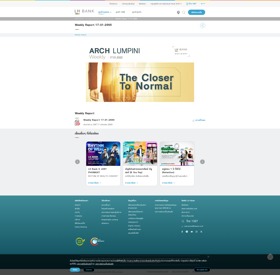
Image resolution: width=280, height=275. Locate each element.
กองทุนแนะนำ (133, 222)
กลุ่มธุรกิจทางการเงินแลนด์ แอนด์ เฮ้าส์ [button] (165, 3)
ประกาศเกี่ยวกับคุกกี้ (84, 264)
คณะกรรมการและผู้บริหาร (111, 212)
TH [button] (202, 4)
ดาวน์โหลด (200, 120)
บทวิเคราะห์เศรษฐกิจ (135, 218)
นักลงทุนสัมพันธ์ (128, 3)
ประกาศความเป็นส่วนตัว (164, 211)
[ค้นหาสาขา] (179, 12)
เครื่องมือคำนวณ (134, 229)
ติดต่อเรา (142, 3)
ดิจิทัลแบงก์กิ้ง (196, 12)
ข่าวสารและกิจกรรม (109, 216)
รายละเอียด (93, 182)
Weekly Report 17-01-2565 (98, 119)
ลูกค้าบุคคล (104, 12)
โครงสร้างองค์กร (108, 208)
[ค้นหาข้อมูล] (185, 12)
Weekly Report (107, 18)
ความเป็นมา (106, 205)
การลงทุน (78, 216)
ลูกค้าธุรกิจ (136, 12)
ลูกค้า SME (121, 12)
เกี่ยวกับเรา (113, 3)
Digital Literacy (134, 225)
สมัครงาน (105, 223)
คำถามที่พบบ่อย (188, 216)
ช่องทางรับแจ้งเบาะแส (189, 208)
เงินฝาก (77, 205)
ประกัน (77, 212)
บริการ (77, 219)
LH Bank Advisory (93, 18)
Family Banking (81, 227)
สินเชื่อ (77, 208)
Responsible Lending (110, 219)
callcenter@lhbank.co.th (193, 226)
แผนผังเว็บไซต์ (133, 233)
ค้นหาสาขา (186, 212)
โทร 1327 (192, 3)
